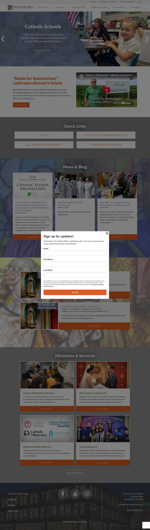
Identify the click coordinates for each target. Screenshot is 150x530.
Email (46, 248)
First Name (48, 259)
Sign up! (75, 292)
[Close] (107, 233)
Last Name (48, 270)
